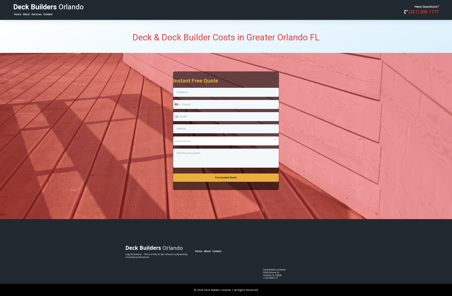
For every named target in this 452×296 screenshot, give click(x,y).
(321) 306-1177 (423, 12)
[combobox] (177, 104)
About (26, 14)
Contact (47, 14)
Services (36, 14)
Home (17, 14)
